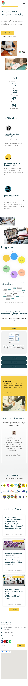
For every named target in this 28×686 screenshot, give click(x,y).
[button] (24, 2)
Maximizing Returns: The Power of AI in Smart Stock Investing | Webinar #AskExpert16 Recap (14, 594)
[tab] (14, 328)
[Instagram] (7, 641)
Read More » (8, 531)
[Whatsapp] (10, 641)
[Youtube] (4, 641)
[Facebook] (2, 641)
